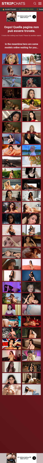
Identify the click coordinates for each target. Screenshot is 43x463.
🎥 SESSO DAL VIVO (26, 9)
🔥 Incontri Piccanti (9, 9)
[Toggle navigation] (40, 3)
